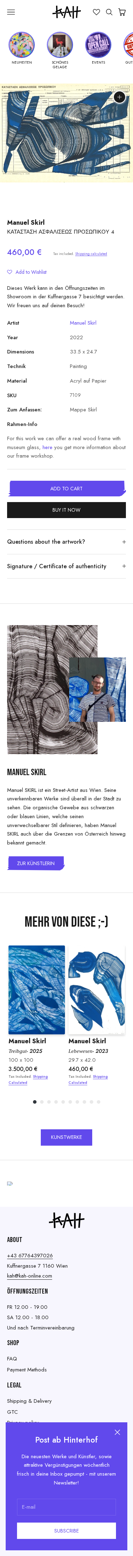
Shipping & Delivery (29, 1401)
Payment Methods (27, 1370)
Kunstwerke (66, 1137)
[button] (26, 272)
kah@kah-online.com (29, 1276)
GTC (12, 1412)
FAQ (12, 1359)
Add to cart (66, 488)
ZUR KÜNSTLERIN (36, 863)
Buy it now (66, 509)
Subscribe (66, 1530)
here (47, 447)
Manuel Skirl (26, 222)
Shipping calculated (91, 253)
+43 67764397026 (30, 1255)
